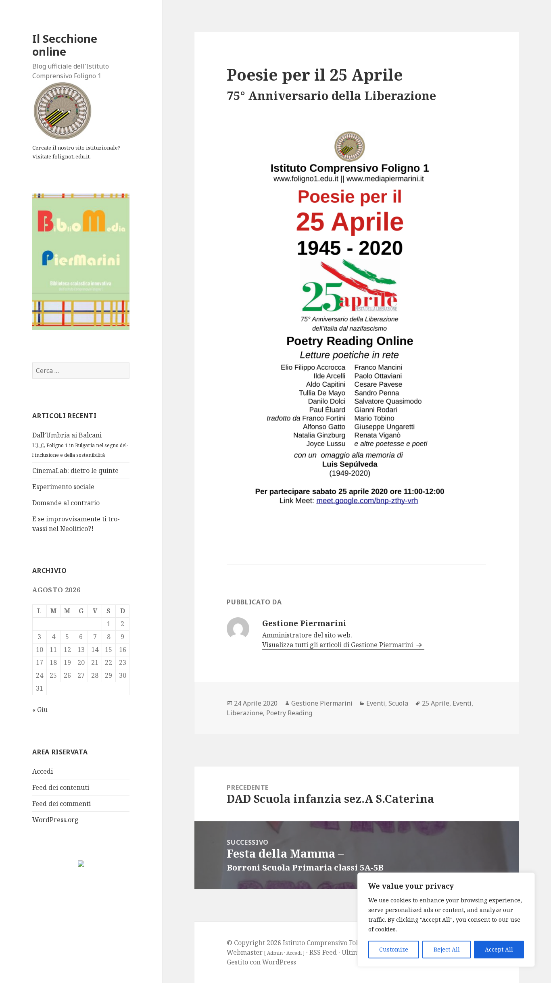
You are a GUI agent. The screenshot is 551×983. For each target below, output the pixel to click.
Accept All (499, 949)
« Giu (40, 709)
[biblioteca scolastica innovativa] (80, 261)
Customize (393, 949)
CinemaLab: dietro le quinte (75, 470)
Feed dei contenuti (60, 787)
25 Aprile (435, 703)
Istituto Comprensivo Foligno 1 (330, 942)
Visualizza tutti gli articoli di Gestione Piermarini (338, 644)
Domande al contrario (66, 502)
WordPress (279, 962)
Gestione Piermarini (322, 703)
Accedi (42, 771)
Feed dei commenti (61, 803)
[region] (446, 920)
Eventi (375, 703)
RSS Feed (323, 952)
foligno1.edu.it (71, 156)
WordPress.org (55, 819)
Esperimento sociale (63, 486)
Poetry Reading (289, 712)
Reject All (447, 949)
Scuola (398, 703)
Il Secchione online (64, 45)
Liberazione (245, 712)
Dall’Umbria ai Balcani (80, 444)
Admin (275, 953)
